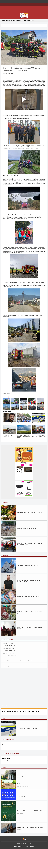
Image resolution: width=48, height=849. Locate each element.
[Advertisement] (24, 686)
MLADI (28, 20)
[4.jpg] (24, 407)
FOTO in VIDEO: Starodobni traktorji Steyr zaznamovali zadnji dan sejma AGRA (29, 544)
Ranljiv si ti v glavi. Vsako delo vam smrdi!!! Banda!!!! (14, 666)
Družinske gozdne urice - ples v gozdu (26, 783)
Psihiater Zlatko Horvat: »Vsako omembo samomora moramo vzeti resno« (29, 581)
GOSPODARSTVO (19, 20)
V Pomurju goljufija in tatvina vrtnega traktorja (27, 728)
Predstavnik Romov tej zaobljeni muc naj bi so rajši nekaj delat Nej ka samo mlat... (20, 660)
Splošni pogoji (21, 846)
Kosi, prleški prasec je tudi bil (9, 645)
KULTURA (24, 20)
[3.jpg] (7, 401)
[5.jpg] (32, 407)
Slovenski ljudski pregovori (8, 705)
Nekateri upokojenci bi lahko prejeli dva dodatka (28, 596)
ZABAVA (32, 20)
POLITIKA (13, 20)
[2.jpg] (15, 407)
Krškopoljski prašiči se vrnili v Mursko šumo (27, 528)
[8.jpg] (41, 401)
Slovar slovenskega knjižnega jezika (10, 753)
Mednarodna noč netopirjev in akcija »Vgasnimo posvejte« (30, 827)
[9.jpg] (15, 401)
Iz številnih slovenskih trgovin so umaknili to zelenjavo (29, 512)
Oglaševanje (32, 846)
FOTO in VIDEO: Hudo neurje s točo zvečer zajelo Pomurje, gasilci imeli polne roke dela (30, 612)
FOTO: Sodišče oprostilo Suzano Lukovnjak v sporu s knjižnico (29, 628)
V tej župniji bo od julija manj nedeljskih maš (27, 565)
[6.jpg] (24, 401)
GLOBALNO (8, 20)
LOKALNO (3, 20)
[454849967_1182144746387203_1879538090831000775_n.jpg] (41, 407)
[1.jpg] (7, 407)
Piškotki (26, 846)
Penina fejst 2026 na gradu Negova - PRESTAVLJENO (29, 810)
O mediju (15, 846)
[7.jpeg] (32, 401)
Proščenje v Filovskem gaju (23, 774)
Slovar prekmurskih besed (8, 739)
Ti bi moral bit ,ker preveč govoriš (10, 655)
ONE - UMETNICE (21, 794)
